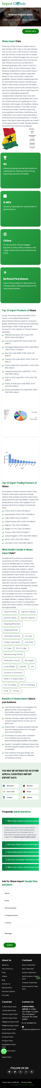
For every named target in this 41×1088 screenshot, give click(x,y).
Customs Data (14, 20)
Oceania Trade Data (29, 983)
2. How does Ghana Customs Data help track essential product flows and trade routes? (21, 845)
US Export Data (7, 1041)
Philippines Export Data (10, 1026)
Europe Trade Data (29, 972)
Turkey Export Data (9, 1010)
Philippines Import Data (10, 1022)
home (5, 20)
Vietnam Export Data (9, 1018)
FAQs (4, 972)
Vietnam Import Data (10, 1014)
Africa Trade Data (28, 965)
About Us (5, 965)
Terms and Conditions (10, 1082)
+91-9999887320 (29, 1023)
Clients (4, 976)
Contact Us (6, 984)
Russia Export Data (8, 1033)
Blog (3, 980)
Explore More (6, 1057)
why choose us (7, 969)
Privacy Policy (26, 1082)
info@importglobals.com (31, 1029)
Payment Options (8, 991)
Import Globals (28, 1085)
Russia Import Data (9, 1029)
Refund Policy (7, 988)
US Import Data (7, 1037)
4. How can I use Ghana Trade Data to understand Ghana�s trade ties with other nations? (21, 860)
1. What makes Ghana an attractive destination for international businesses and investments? (21, 821)
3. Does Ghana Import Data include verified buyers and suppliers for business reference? (21, 852)
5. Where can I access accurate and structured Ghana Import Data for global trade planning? (21, 867)
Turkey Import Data (9, 1007)
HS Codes (5, 995)
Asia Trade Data (28, 969)
